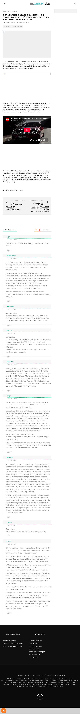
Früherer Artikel (18, 200)
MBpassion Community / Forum (13, 646)
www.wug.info (33, 657)
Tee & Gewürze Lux (35, 640)
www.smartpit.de (34, 654)
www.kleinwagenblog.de (37, 652)
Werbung (20, 190)
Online (13, 190)
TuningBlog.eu (34, 643)
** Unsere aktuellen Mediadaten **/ (25, 679)
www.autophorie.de (35, 646)
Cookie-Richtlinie (56, 675)
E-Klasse (6, 26)
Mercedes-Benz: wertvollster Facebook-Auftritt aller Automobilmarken (39, 207)
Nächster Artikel (36, 200)
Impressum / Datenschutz (30, 675)
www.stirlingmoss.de (9, 640)
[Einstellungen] (3, 710)
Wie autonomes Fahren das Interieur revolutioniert (13, 206)
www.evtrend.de (34, 649)
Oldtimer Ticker (8, 643)
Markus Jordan (9, 22)
